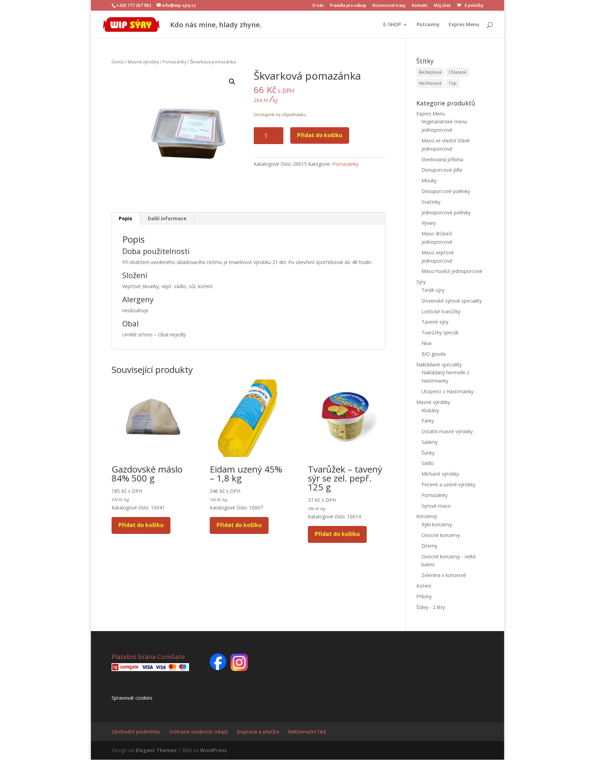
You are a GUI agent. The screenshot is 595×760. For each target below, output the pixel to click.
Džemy (429, 546)
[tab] (125, 218)
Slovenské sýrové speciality (451, 300)
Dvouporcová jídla (441, 169)
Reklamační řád (307, 731)
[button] (232, 81)
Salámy (429, 442)
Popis (125, 218)
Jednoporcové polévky (446, 212)
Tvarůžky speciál (439, 332)
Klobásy (430, 410)
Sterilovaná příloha (442, 159)
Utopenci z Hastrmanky (447, 391)
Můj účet (442, 5)
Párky (427, 420)
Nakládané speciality (439, 364)
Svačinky (430, 202)
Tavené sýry (434, 321)
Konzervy (426, 516)
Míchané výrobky (440, 473)
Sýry (421, 281)
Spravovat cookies (132, 698)
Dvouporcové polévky (445, 191)
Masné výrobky (143, 62)
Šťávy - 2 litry (430, 607)
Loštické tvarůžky (440, 311)
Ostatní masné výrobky (447, 431)
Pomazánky (174, 62)
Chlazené (458, 72)
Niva (426, 343)
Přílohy (424, 596)
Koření (423, 585)
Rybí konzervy (436, 524)
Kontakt (420, 5)
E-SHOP (392, 25)
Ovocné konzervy (440, 535)
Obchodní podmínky (136, 731)
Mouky (429, 180)
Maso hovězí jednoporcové (451, 271)
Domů (118, 62)
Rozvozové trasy (389, 5)
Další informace (167, 218)
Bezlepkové (430, 72)
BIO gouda (433, 354)
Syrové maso (436, 506)
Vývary (428, 223)
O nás (318, 5)
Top (453, 83)
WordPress (213, 750)
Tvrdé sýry (433, 290)
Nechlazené (430, 83)
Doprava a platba (258, 731)
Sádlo (427, 463)
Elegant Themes (156, 750)
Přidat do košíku (319, 135)
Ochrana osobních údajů (198, 731)
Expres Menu (464, 25)
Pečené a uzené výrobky (448, 484)
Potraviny (428, 25)
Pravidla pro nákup (348, 5)
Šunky (428, 452)
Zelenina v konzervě (443, 575)
